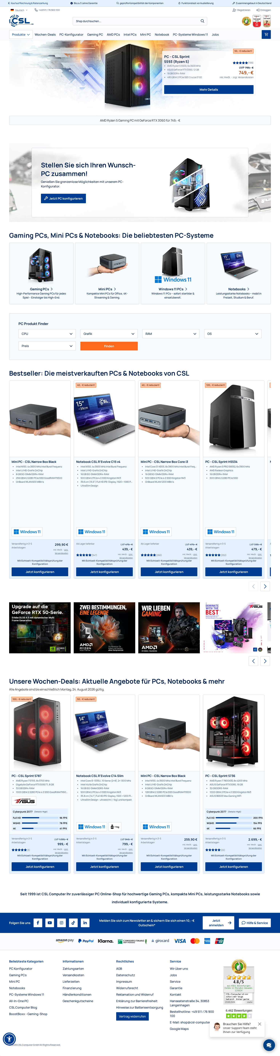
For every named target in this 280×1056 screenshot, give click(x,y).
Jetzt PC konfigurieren (66, 198)
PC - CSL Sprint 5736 (220, 776)
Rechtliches (125, 961)
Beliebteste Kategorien (26, 961)
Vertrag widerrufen (132, 1016)
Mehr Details (209, 89)
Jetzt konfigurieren (40, 572)
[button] (265, 586)
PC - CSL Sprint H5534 (221, 462)
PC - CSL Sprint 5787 (27, 776)
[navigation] (19, 10)
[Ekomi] (247, 981)
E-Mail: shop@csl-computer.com (193, 1022)
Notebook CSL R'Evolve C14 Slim (99, 776)
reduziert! (243, 51)
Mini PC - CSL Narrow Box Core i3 (164, 462)
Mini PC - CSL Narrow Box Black (34, 462)
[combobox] (140, 21)
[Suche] (202, 21)
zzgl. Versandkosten (243, 77)
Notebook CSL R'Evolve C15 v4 (98, 462)
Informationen (73, 961)
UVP (241, 67)
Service (175, 961)
